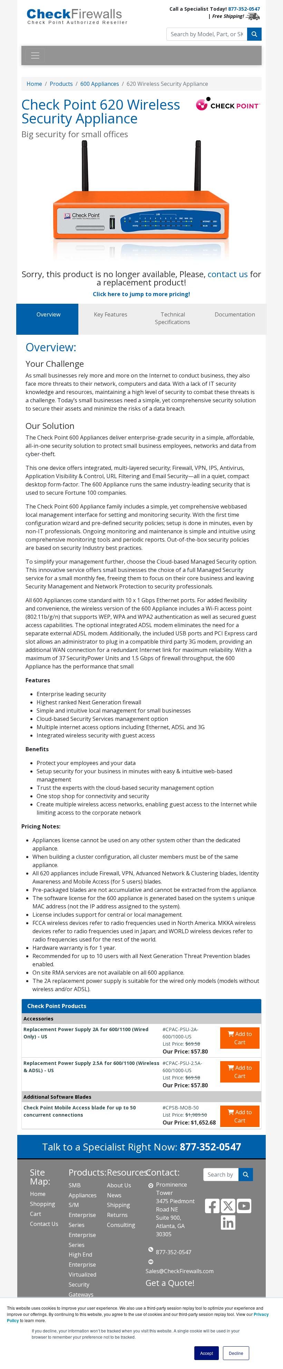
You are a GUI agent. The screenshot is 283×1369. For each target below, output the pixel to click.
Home (34, 84)
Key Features (110, 314)
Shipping (118, 1205)
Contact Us (44, 1224)
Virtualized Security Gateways (82, 1284)
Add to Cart (243, 1038)
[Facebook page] (212, 1210)
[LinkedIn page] (228, 1226)
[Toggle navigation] (35, 55)
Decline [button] (236, 1353)
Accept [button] (206, 1353)
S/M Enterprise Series (82, 1215)
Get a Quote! (170, 1282)
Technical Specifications (172, 318)
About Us (119, 1185)
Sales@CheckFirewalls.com (180, 1271)
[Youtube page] (244, 1210)
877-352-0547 (244, 9)
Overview (48, 314)
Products (61, 84)
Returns (117, 1215)
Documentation (235, 314)
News (114, 1195)
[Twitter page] (228, 1210)
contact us (228, 274)
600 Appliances (99, 84)
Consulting (121, 1225)
